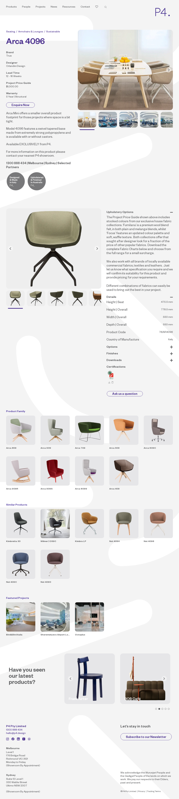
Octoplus (80, 635)
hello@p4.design (16, 733)
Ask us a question (124, 394)
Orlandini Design (15, 66)
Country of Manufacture (122, 340)
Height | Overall (116, 310)
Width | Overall (116, 317)
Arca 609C (150, 448)
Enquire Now (20, 105)
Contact (85, 7)
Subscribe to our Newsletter (146, 737)
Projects (40, 7)
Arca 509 (114, 448)
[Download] (109, 382)
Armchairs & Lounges (30, 32)
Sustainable (53, 32)
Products (11, 7)
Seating (10, 32)
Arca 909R (12, 489)
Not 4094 (114, 541)
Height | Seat (115, 302)
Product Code (116, 332)
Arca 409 (114, 489)
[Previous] (82, 70)
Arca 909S (47, 489)
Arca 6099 (81, 489)
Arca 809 (11, 448)
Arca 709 (80, 448)
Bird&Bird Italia (14, 635)
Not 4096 (149, 541)
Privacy (141, 792)
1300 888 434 (14, 730)
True (9, 56)
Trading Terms (154, 792)
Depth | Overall (116, 325)
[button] (156, 709)
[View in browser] (113, 382)
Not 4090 (46, 582)
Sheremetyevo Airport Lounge (55, 635)
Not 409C (11, 582)
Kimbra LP (80, 541)
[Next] (168, 70)
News (54, 7)
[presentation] (70, 678)
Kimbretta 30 (13, 541)
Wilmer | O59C (48, 541)
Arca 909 (46, 448)
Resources (68, 7)
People (26, 7)
